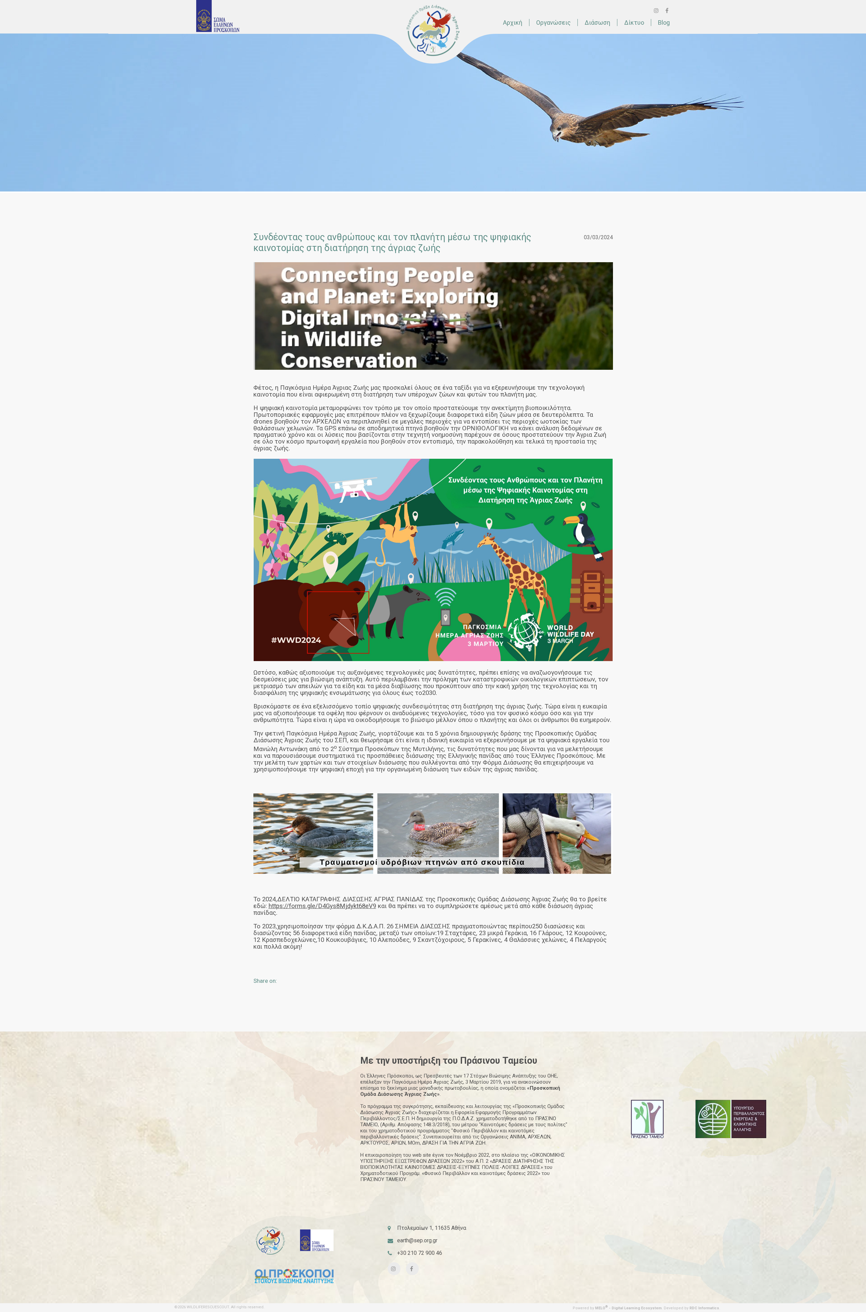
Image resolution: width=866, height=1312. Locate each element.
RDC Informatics (704, 1308)
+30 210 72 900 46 (419, 1253)
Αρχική (512, 22)
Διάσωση (597, 22)
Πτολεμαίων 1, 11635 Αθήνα (431, 1228)
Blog (664, 22)
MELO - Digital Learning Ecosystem (628, 1308)
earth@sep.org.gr (417, 1240)
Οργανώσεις (553, 22)
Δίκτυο (634, 22)
